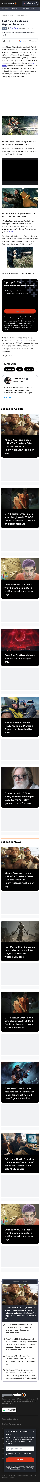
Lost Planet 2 (21, 16)
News (4, 28)
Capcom (22, 340)
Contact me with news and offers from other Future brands (19, 1454)
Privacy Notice (12, 321)
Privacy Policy (25, 1467)
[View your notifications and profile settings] (33, 3)
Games (4, 16)
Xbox (19, 369)
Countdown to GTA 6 (28, 8)
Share (7, 41)
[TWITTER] (27, 379)
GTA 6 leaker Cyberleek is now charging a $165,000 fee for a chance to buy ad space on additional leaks (19, 1328)
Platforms (29, 369)
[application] (20, 170)
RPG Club (15, 8)
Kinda (11, 231)
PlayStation (9, 369)
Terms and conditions (10, 1419)
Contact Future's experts (11, 1424)
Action (12, 16)
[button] (37, 3)
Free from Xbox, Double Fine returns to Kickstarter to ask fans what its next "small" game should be (20, 1360)
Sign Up (20, 1460)
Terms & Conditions (15, 1469)
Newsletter (34, 41)
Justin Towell (14, 28)
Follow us (23, 41)
